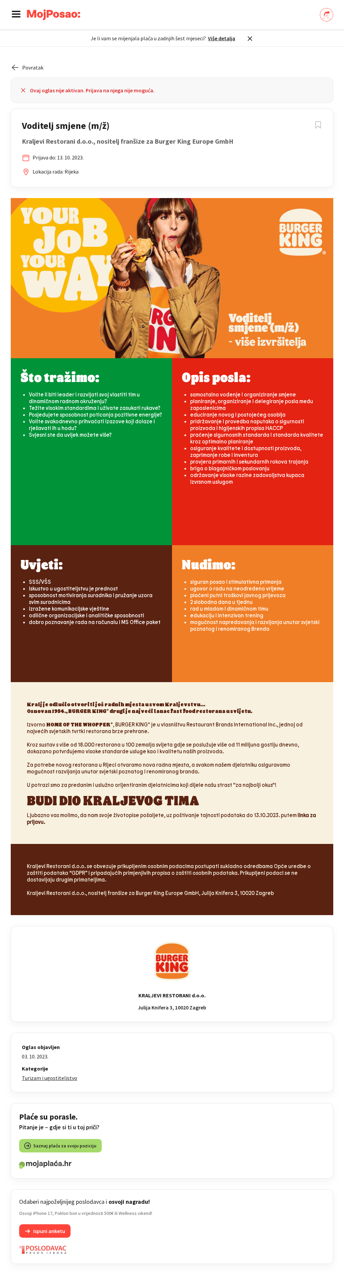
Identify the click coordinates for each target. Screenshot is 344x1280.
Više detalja (221, 38)
